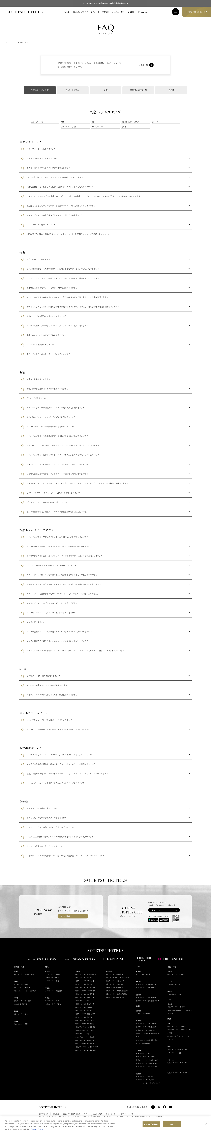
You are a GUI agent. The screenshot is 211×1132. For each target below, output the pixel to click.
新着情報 (105, 12)
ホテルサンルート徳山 (174, 984)
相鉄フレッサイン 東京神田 (83, 977)
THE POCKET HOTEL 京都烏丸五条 (146, 1040)
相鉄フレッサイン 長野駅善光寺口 (146, 984)
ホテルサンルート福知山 (143, 1043)
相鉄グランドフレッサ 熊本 (176, 1007)
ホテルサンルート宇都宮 (52, 974)
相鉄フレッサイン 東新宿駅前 (84, 1024)
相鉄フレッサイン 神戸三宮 (144, 1076)
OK (171, 1124)
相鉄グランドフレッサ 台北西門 (177, 1049)
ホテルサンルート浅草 (82, 1034)
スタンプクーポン (37, 122)
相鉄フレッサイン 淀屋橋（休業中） (147, 1063)
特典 (62, 122)
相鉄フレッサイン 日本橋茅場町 (85, 991)
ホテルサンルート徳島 (174, 994)
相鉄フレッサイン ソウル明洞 (177, 1026)
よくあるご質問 (118, 12)
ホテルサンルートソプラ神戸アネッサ (148, 1083)
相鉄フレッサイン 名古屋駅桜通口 (146, 997)
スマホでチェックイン (69, 127)
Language (144, 12)
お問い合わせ (44, 1114)
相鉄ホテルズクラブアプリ (130, 122)
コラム (86, 1114)
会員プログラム (157, 910)
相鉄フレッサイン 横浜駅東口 (115, 974)
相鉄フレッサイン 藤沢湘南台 (115, 997)
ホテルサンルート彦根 (143, 1013)
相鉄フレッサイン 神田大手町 (84, 981)
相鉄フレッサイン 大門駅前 (83, 1007)
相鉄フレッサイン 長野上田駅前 (146, 987)
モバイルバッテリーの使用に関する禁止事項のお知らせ (105, 3)
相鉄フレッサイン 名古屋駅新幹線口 (147, 1001)
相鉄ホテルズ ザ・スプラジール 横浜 (117, 977)
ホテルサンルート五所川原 (22, 987)
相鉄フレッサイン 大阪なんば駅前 (146, 1066)
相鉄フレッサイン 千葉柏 (53, 1004)
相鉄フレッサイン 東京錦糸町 (84, 1044)
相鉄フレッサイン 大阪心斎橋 (145, 1057)
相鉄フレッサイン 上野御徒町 (84, 1040)
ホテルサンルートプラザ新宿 (84, 1030)
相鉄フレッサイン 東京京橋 (83, 984)
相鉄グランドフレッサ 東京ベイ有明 (86, 1047)
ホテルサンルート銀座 (82, 1000)
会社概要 (56, 1114)
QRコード (155, 122)
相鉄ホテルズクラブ (80, 12)
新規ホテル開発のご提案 (71, 1114)
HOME (66, 12)
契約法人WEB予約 (138, 89)
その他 (171, 89)
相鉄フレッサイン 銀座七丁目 (84, 997)
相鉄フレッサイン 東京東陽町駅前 (86, 1050)
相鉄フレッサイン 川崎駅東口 (115, 987)
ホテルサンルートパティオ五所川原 (25, 991)
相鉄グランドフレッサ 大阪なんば (146, 1060)
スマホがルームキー (98, 127)
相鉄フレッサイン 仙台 (21, 1014)
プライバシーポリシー (129, 1114)
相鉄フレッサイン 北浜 (143, 1053)
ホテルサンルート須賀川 (21, 1024)
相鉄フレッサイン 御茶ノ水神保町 (86, 974)
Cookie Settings (151, 1124)
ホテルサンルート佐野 (52, 981)
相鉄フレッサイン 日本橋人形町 (85, 987)
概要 (92, 122)
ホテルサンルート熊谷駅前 (53, 991)
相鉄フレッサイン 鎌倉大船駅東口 (116, 994)
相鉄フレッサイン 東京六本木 (84, 1020)
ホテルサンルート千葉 (52, 1001)
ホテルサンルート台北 (174, 1053)
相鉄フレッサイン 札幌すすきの (24, 974)
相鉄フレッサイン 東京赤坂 (83, 1010)
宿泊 (105, 89)
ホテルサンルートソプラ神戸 (145, 1080)
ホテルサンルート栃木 (52, 977)
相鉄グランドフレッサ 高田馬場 (85, 1027)
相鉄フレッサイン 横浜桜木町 (115, 981)
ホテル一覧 (95, 12)
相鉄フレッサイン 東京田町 (83, 1017)
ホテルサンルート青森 (21, 984)
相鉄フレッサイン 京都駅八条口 (146, 1030)
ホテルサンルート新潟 (143, 974)
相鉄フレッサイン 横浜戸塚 (114, 984)
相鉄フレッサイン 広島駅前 (176, 974)
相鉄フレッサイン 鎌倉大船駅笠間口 (117, 991)
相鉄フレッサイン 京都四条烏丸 (146, 1023)
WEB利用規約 (97, 1114)
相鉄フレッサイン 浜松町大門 (84, 1004)
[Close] (206, 1124)
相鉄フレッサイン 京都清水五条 (146, 1027)
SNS (132, 12)
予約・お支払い (73, 89)
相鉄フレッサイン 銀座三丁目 (84, 994)
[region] (105, 1124)
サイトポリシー (111, 1114)
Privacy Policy (37, 1129)
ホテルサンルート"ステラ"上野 (84, 1037)
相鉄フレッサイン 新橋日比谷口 (85, 1014)
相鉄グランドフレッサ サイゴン (177, 1063)
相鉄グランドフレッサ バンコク (177, 1073)
